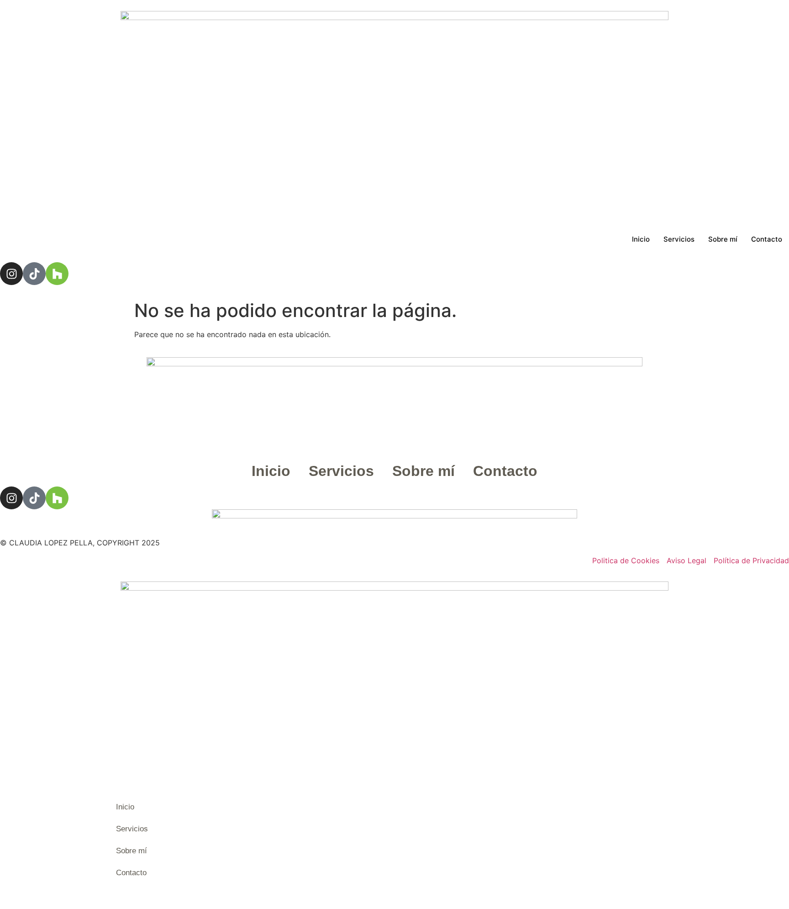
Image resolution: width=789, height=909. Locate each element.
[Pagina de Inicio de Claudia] (394, 114)
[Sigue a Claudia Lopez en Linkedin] (57, 273)
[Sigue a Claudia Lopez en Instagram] (11, 273)
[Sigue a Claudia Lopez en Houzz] (57, 497)
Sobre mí (722, 239)
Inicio (641, 239)
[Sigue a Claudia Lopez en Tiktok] (34, 497)
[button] (110, 900)
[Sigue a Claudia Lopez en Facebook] (11, 497)
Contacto (766, 239)
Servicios (678, 239)
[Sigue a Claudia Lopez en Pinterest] (34, 273)
